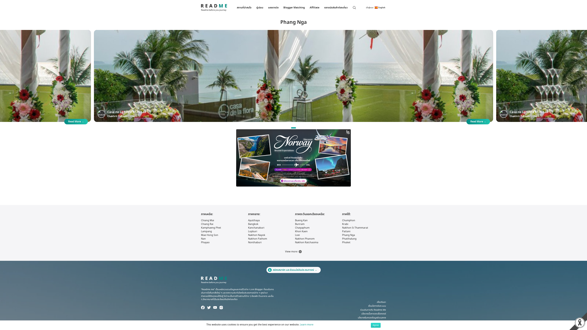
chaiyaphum (302, 228)
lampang (206, 231)
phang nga (348, 235)
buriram (300, 224)
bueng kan (301, 220)
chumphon (348, 220)
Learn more (306, 324)
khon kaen (301, 231)
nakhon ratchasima (306, 242)
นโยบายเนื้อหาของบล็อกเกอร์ (373, 313)
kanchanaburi (256, 228)
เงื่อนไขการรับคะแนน (377, 306)
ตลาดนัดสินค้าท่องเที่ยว (336, 7)
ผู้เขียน (259, 7)
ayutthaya (254, 220)
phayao (205, 242)
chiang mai (207, 220)
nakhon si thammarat (355, 228)
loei (297, 235)
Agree (376, 325)
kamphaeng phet (211, 228)
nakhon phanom (305, 239)
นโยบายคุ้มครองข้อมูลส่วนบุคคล (372, 317)
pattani (346, 231)
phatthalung (349, 239)
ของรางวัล (273, 7)
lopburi (252, 231)
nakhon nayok (256, 235)
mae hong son (209, 235)
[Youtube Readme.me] (215, 307)
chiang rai (207, 224)
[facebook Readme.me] (203, 307)
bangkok (253, 224)
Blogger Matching (294, 7)
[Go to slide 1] (293, 127)
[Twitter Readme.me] (209, 307)
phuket (346, 242)
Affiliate (314, 7)
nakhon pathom (257, 239)
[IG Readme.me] (221, 307)
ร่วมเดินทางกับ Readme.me (373, 310)
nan (203, 239)
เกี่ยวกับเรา (381, 302)
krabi (345, 224)
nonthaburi (255, 242)
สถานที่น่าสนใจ (244, 7)
